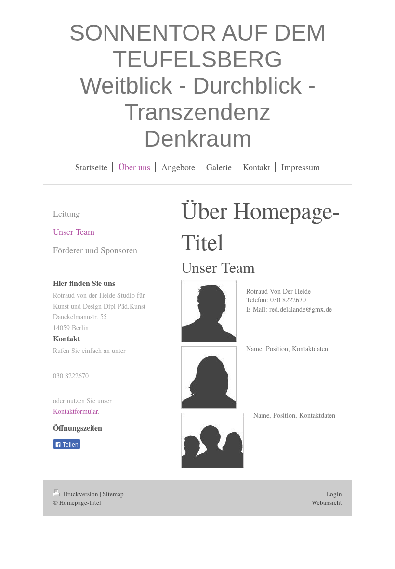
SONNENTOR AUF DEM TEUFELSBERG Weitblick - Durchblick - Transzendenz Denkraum (197, 85)
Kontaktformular (75, 411)
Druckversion (81, 493)
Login (334, 493)
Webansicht (327, 502)
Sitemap (113, 493)
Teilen (70, 444)
